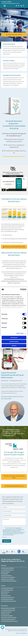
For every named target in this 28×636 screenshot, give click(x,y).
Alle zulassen (14, 337)
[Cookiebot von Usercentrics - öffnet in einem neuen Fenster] (20, 289)
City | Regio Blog (7, 570)
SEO (4, 573)
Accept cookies (13, 176)
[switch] (24, 318)
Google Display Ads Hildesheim (8, 577)
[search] (23, 6)
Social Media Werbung (8, 580)
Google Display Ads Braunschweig (8, 617)
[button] (3, 6)
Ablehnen (14, 345)
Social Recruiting (7, 599)
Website (5, 571)
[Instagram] (16, 6)
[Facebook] (18, 6)
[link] (13, 169)
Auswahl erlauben (14, 341)
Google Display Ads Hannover (7, 597)
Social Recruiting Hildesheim (7, 579)
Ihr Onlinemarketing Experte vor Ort (10, 3)
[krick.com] (14, 447)
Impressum (18, 633)
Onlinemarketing (7, 568)
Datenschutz (24, 633)
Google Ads (6, 575)
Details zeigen (20, 333)
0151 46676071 (6, 398)
